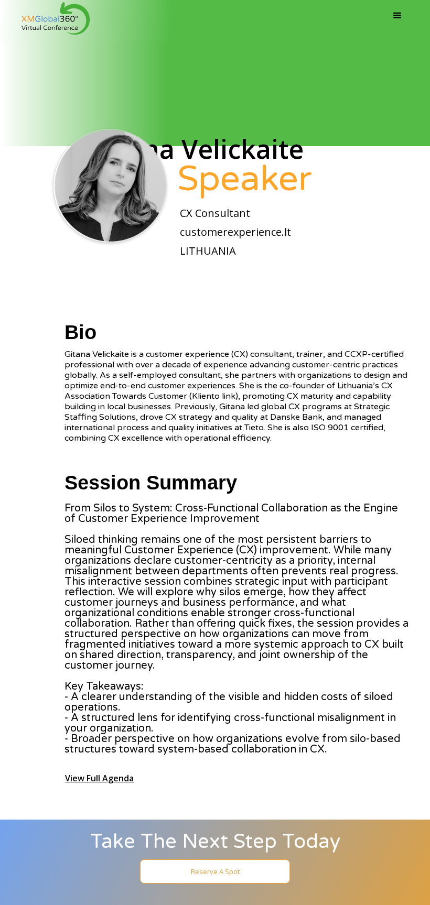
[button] (397, 15)
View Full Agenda (99, 778)
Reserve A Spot (215, 871)
